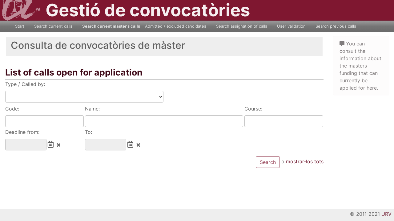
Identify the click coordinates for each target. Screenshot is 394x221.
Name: (92, 109)
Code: (12, 109)
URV (386, 214)
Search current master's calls (111, 26)
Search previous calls (336, 26)
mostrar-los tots (305, 162)
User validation (291, 26)
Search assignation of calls (241, 26)
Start (19, 26)
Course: (253, 109)
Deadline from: (22, 132)
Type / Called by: (25, 84)
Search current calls (53, 26)
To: (88, 132)
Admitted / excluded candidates (175, 26)
